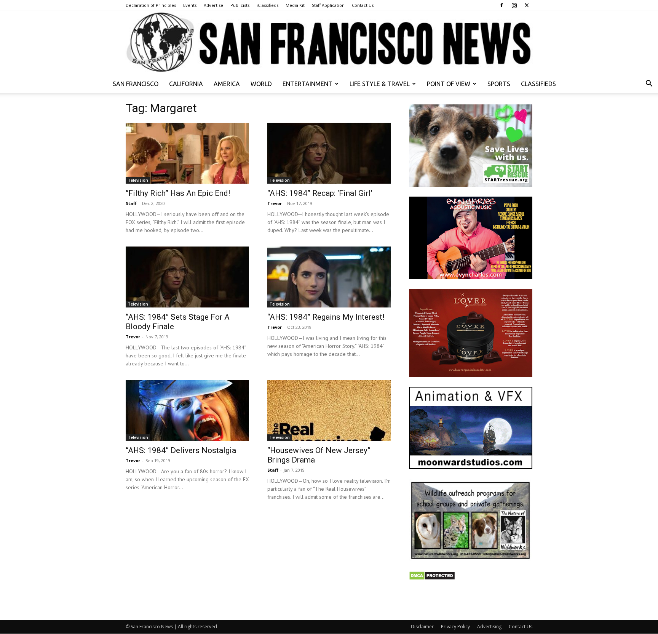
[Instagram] (514, 5)
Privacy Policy (455, 626)
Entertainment (307, 83)
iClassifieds (267, 5)
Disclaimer (422, 626)
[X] (526, 5)
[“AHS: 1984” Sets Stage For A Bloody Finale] (187, 277)
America (227, 83)
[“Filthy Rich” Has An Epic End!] (187, 153)
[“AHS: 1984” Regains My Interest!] (329, 277)
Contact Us (363, 5)
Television (138, 180)
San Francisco (135, 83)
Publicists (239, 5)
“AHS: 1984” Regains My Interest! (325, 317)
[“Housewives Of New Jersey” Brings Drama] (329, 410)
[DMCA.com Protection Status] (432, 578)
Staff (131, 203)
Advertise (213, 5)
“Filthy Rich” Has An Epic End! (178, 193)
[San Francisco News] (329, 43)
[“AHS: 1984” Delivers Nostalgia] (187, 410)
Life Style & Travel (380, 83)
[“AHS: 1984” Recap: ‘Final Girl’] (329, 153)
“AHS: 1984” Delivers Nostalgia (181, 450)
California (186, 83)
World (261, 83)
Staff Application (328, 5)
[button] (649, 84)
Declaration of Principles (151, 5)
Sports (498, 83)
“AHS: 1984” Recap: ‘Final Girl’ (319, 193)
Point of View (448, 83)
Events (189, 5)
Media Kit (295, 5)
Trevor (274, 203)
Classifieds (538, 83)
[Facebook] (501, 5)
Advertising (489, 626)
